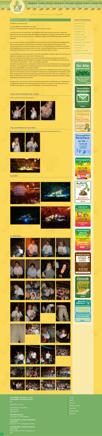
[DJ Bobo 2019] (80, 26)
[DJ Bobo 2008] (80, 45)
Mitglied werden (73, 411)
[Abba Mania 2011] (81, 37)
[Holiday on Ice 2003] (82, 50)
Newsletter (72, 413)
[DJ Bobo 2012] (80, 34)
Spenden (71, 400)
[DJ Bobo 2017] (80, 29)
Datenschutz (72, 408)
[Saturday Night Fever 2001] (84, 53)
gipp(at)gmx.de (14, 411)
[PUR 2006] (79, 48)
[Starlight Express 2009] (82, 42)
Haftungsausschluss (74, 405)
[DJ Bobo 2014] (80, 31)
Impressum (72, 403)
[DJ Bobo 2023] (80, 23)
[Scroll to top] (99, 433)
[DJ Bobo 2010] (80, 40)
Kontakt (71, 397)
